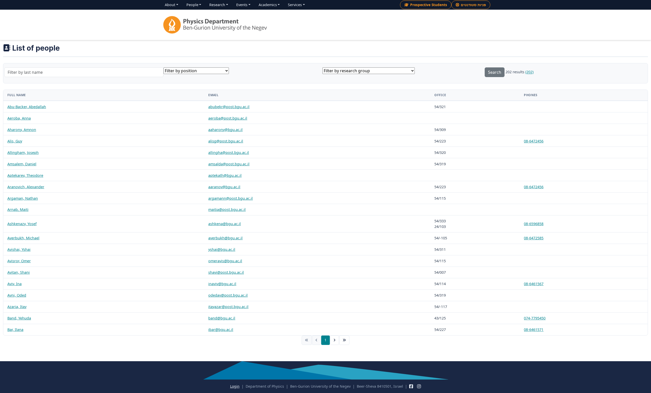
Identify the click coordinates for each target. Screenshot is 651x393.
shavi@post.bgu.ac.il (226, 272)
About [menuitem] (170, 4)
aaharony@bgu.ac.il (225, 129)
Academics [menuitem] (268, 4)
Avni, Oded (16, 295)
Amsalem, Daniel (21, 164)
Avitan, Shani (18, 272)
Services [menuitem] (295, 4)
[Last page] (344, 340)
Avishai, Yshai (19, 249)
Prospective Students (428, 4)
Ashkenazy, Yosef (22, 223)
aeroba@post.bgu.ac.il (227, 118)
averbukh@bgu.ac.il (225, 238)
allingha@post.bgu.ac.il (228, 152)
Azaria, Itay (16, 306)
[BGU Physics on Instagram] (419, 386)
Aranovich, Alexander (25, 186)
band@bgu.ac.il (221, 318)
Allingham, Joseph (23, 152)
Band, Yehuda (19, 318)
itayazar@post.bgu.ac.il (228, 306)
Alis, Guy (14, 141)
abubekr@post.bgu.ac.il (228, 106)
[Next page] (334, 340)
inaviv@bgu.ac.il (222, 283)
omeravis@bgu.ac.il (225, 260)
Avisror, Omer (19, 260)
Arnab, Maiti (17, 209)
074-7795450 (534, 318)
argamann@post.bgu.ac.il (230, 198)
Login (235, 386)
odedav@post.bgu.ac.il (228, 295)
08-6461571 (533, 329)
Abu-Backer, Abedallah (26, 106)
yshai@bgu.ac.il (221, 249)
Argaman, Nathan (22, 198)
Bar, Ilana (15, 329)
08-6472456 (533, 141)
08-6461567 (533, 283)
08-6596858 (533, 223)
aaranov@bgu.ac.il (224, 186)
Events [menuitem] (241, 4)
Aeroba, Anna (19, 118)
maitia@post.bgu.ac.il (227, 209)
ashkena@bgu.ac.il (224, 223)
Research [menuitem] (217, 4)
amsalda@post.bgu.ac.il (228, 164)
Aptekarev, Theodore (25, 175)
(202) (529, 72)
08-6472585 (533, 238)
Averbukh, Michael (23, 238)
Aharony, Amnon (21, 129)
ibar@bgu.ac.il (220, 329)
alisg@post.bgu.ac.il (225, 141)
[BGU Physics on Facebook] (411, 386)
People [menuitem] (192, 4)
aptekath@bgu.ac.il (225, 175)
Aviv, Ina (14, 283)
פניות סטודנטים (473, 4)
